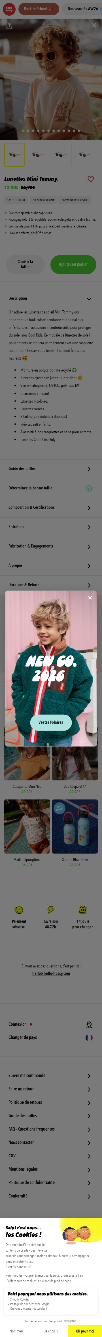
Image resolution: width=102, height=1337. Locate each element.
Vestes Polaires (51, 722)
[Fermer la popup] (90, 598)
